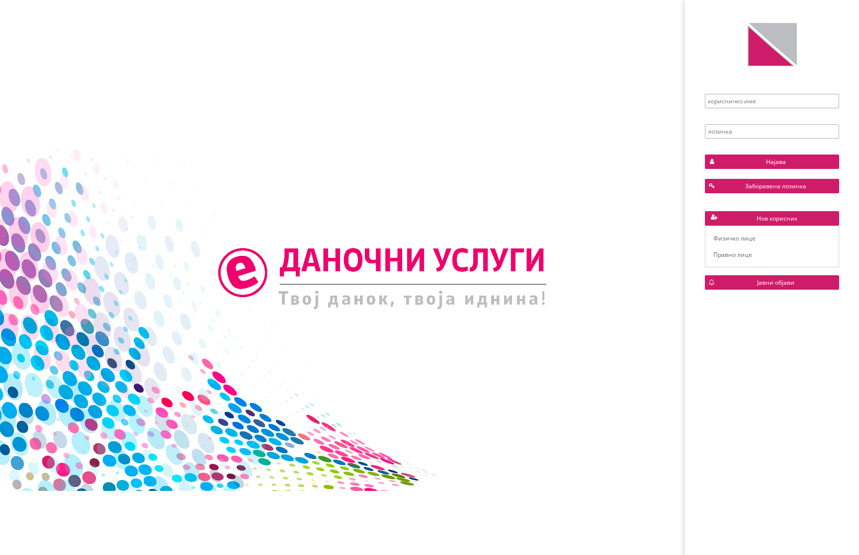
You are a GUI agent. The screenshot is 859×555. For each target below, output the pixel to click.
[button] (772, 162)
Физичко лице (734, 238)
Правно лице (732, 254)
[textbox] (772, 101)
